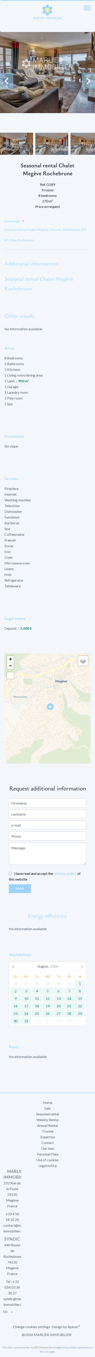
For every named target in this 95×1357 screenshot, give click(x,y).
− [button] (10, 665)
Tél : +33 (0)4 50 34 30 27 (12, 1287)
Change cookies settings (31, 1327)
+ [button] (10, 659)
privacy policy (65, 873)
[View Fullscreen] (10, 675)
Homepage (11, 221)
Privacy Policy (70, 1347)
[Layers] (83, 661)
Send (20, 888)
